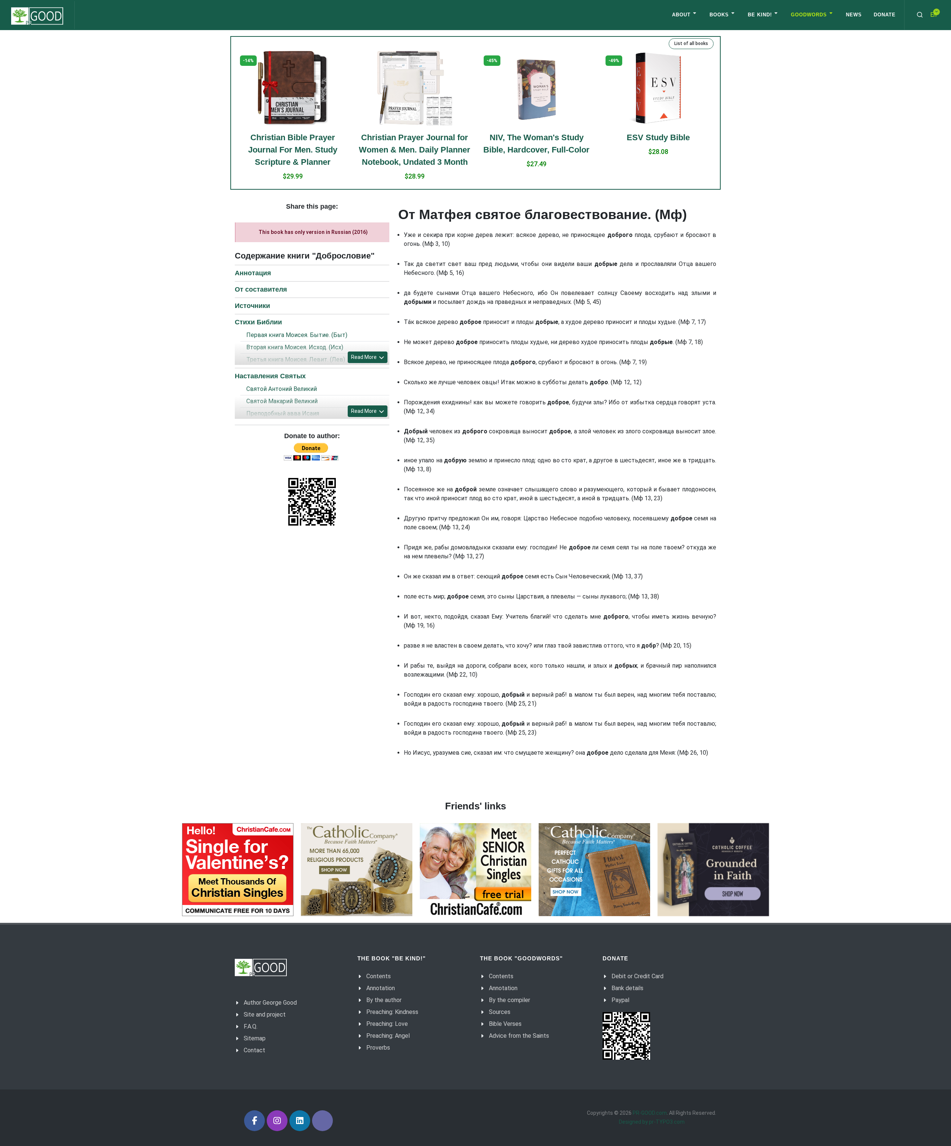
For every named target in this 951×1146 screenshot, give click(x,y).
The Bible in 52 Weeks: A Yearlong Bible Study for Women (658, 76)
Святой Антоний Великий (281, 388)
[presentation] (229, 120)
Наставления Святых (270, 376)
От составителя (261, 289)
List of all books (691, 43)
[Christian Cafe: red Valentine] (237, 869)
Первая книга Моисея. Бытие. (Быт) (296, 334)
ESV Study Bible (536, 137)
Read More (364, 357)
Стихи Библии (258, 322)
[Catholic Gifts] (356, 869)
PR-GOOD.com (650, 1113)
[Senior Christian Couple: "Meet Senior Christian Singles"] (475, 869)
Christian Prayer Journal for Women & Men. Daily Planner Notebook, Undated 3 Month (292, 150)
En (933, 14)
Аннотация (253, 273)
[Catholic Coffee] (713, 869)
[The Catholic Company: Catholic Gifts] (594, 869)
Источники (252, 305)
